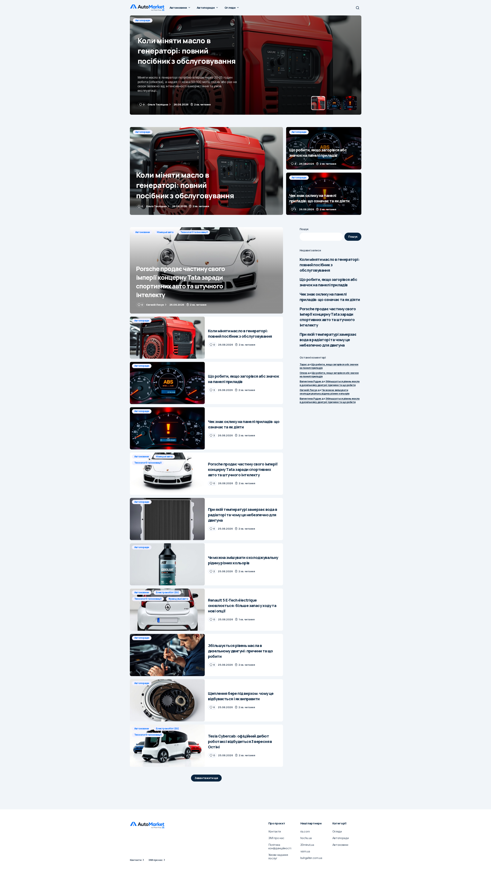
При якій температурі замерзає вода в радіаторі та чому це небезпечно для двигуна (328, 340)
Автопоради (142, 20)
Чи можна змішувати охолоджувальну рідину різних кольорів (325, 391)
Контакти (136, 859)
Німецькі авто (165, 232)
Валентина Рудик (310, 381)
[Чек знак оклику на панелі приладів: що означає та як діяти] (323, 194)
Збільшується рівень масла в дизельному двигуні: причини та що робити (330, 400)
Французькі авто (178, 598)
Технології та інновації (194, 232)
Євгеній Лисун (308, 390)
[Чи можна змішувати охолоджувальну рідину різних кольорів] (167, 564)
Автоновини (142, 232)
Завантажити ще (206, 778)
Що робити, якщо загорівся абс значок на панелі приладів (328, 282)
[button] (357, 8)
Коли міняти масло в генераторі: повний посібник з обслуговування (329, 265)
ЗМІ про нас (155, 859)
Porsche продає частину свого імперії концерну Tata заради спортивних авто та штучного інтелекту (328, 317)
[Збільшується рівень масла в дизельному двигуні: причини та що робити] (167, 655)
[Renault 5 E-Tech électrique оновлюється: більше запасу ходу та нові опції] (167, 609)
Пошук (304, 229)
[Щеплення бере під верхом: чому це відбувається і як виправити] (167, 700)
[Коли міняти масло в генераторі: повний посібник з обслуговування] (206, 171)
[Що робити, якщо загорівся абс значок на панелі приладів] (245, 65)
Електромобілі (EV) (167, 592)
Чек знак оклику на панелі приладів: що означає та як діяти (330, 297)
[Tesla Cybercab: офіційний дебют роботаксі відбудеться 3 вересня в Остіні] (167, 746)
